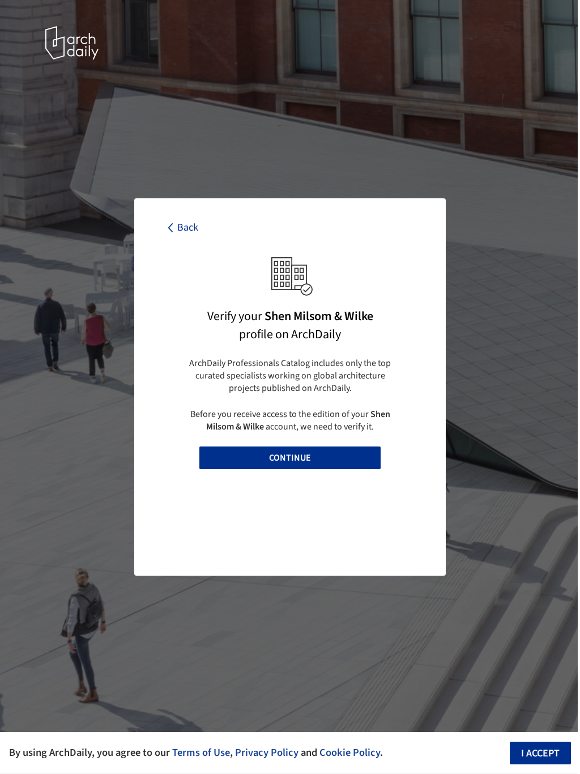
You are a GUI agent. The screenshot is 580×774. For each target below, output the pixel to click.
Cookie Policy (349, 752)
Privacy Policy (266, 752)
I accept (540, 753)
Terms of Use (201, 752)
